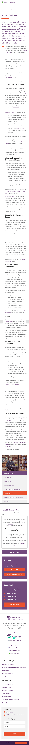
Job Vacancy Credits (7, 684)
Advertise (21, 743)
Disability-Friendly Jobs (10, 510)
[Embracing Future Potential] (15, 616)
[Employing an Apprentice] (14, 634)
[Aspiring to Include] (14, 653)
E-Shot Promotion (6, 696)
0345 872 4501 (9, 712)
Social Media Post (6, 693)
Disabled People (9, 9)
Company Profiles (6, 687)
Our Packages (5, 702)
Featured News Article (7, 690)
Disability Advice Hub (7, 673)
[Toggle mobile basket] (20, 3)
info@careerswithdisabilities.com (15, 714)
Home (2, 9)
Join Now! (5, 676)
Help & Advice (5, 670)
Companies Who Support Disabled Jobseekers (14, 667)
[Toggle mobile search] (23, 3)
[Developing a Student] (14, 640)
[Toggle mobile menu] (26, 3)
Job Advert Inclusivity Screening (10, 699)
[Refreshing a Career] (14, 650)
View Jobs (8, 743)
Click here (10, 524)
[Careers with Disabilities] (14, 647)
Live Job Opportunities (8, 664)
